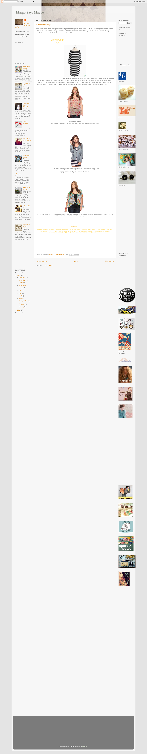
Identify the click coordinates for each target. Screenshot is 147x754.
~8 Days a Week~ (26, 84)
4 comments (60, 254)
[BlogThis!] (72, 255)
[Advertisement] (25, 256)
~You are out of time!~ (27, 188)
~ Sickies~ (18, 174)
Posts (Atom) (49, 265)
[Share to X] (74, 255)
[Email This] (71, 255)
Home (75, 261)
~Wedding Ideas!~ (26, 67)
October (21, 282)
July (20, 290)
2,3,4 (79, 226)
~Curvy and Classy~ (43, 25)
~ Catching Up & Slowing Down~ (26, 106)
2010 (19, 312)
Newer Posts (41, 261)
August (21, 288)
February (22, 304)
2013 (19, 272)
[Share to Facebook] (76, 255)
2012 (19, 275)
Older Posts (109, 261)
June (20, 293)
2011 (19, 310)
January (21, 307)
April (20, 296)
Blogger (84, 746)
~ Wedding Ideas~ (26, 156)
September (22, 285)
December (22, 277)
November (22, 280)
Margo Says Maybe (30, 12)
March (21, 298)
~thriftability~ (27, 206)
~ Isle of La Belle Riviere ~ (27, 140)
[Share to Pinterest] (78, 255)
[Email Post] (66, 254)
